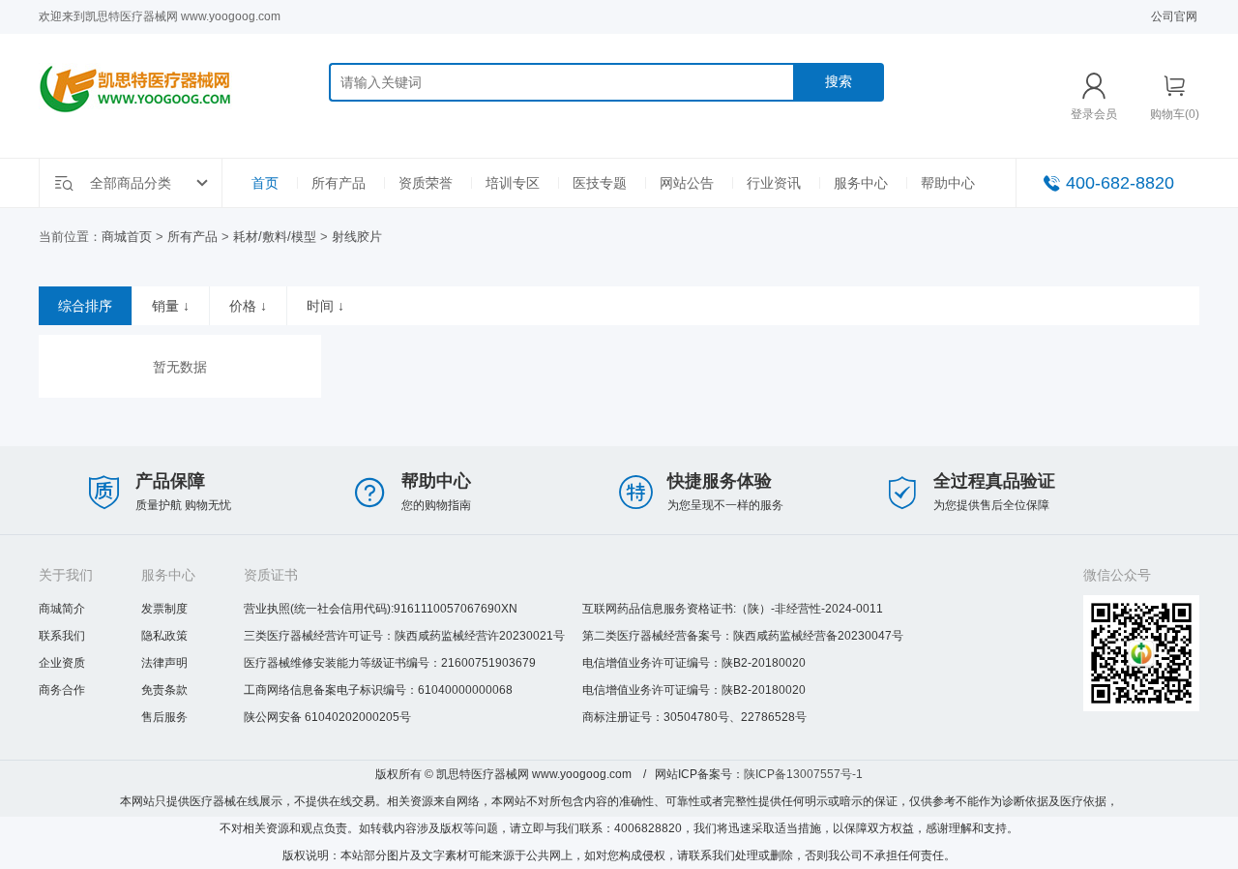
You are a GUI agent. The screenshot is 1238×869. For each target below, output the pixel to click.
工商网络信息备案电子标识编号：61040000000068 (378, 690)
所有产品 (338, 183)
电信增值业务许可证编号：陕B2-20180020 (694, 663)
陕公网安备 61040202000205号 (327, 717)
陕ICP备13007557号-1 (803, 774)
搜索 (838, 81)
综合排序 (85, 306)
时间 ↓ (325, 306)
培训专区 (513, 183)
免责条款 (164, 690)
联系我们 (62, 636)
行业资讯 (774, 183)
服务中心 (861, 183)
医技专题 (600, 183)
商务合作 (62, 690)
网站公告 (687, 183)
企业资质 (62, 663)
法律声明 (164, 663)
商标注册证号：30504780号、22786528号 (694, 717)
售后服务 (164, 717)
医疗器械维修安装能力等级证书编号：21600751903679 (390, 663)
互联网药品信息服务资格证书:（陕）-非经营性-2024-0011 (732, 608)
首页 (265, 183)
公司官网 (1174, 16)
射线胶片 (357, 236)
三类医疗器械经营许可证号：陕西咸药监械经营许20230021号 (404, 636)
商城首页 (127, 236)
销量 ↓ (171, 306)
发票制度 (164, 608)
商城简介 (62, 608)
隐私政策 (164, 636)
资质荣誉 (425, 183)
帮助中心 (948, 183)
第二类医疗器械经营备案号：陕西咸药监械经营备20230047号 (742, 636)
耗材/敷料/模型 (274, 236)
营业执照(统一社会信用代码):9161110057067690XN (380, 608)
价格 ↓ (248, 306)
